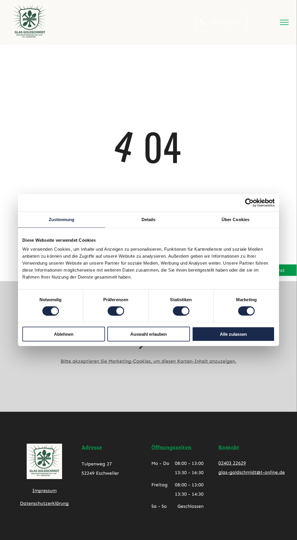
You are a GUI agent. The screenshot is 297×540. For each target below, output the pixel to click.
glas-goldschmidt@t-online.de (251, 472)
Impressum (44, 490)
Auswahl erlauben (148, 334)
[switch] (116, 310)
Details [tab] (149, 219)
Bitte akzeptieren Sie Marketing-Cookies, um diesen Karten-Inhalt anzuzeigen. (148, 361)
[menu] (284, 22)
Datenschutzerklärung (44, 503)
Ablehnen (63, 334)
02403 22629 (232, 463)
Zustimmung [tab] (62, 219)
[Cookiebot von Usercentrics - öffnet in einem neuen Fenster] (249, 202)
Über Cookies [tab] (235, 219)
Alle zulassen (233, 334)
